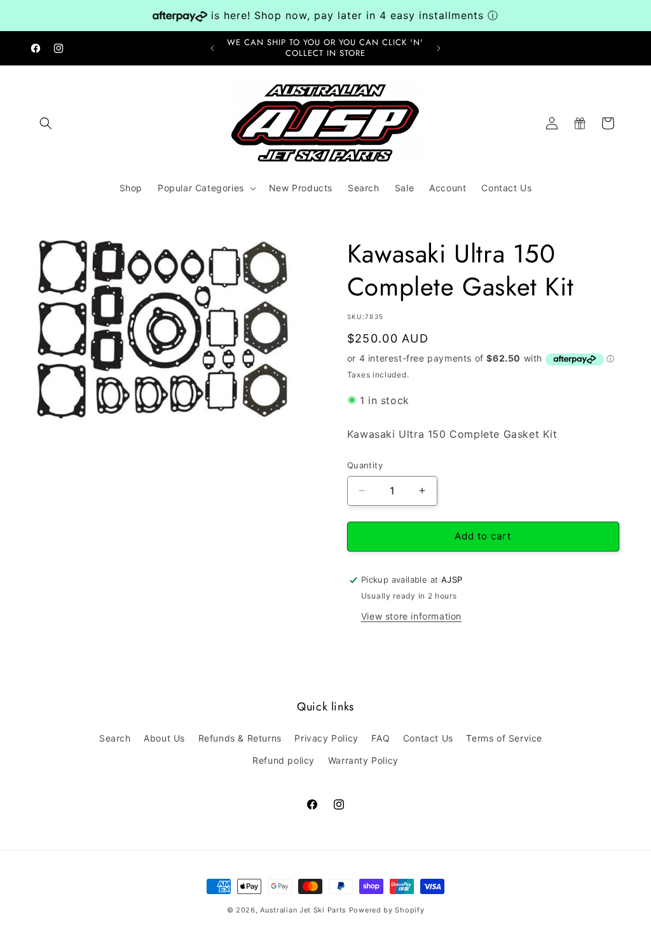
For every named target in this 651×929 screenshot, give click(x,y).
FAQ (380, 738)
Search (115, 738)
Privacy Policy (326, 738)
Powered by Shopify (387, 909)
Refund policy (283, 760)
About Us (164, 738)
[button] (46, 123)
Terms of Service (504, 738)
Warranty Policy (363, 760)
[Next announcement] (439, 48)
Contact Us (428, 738)
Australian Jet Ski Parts (303, 909)
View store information (411, 616)
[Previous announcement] (212, 48)
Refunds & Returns (240, 738)
